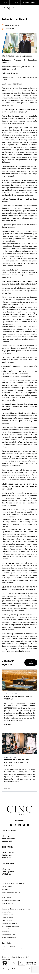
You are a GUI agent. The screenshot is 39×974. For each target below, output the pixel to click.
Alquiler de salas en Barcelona (12, 892)
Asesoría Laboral (7, 915)
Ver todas (30, 662)
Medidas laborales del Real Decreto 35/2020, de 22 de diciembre (16, 762)
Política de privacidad (19, 969)
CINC (8, 9)
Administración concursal (10, 926)
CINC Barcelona (7, 886)
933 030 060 (7, 841)
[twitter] (15, 825)
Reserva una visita (8, 903)
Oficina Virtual (6, 898)
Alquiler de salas (7, 895)
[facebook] (11, 825)
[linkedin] (19, 825)
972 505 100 (6, 874)
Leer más (7, 724)
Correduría (6, 943)
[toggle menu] (35, 9)
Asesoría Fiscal (7, 912)
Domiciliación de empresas (11, 901)
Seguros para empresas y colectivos (14, 949)
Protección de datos (8, 935)
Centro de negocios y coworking (15, 883)
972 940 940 (7, 857)
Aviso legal (7, 969)
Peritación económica (9, 923)
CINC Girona (6, 889)
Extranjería (5, 932)
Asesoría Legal (7, 920)
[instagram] (23, 825)
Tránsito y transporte (9, 937)
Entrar (16, 2)
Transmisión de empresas (10, 929)
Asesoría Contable (8, 918)
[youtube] (28, 825)
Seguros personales (8, 946)
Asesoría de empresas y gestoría (16, 909)
